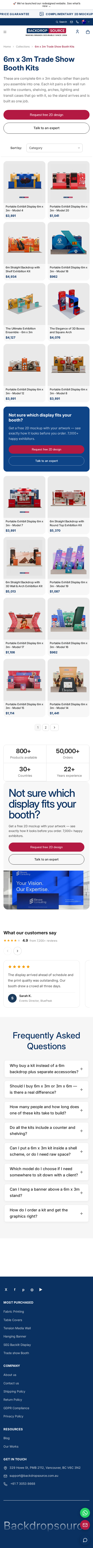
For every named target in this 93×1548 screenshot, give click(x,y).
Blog (6, 1438)
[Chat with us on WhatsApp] (85, 1513)
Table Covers (12, 1320)
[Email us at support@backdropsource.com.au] (85, 1525)
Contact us (11, 1383)
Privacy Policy (13, 1416)
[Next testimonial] (17, 951)
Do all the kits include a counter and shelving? (46, 1130)
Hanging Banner (14, 1336)
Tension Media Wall (17, 1328)
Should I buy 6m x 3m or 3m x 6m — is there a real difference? (46, 1089)
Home (7, 46)
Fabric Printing (13, 1311)
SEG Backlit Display (17, 1345)
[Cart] (88, 32)
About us (9, 1375)
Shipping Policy (14, 1391)
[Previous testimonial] (7, 951)
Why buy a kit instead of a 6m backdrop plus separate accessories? (46, 1068)
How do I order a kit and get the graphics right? (46, 1213)
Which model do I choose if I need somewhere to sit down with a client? (46, 1171)
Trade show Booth (16, 1353)
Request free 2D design (46, 115)
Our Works (10, 1446)
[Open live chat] (85, 1540)
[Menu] (5, 32)
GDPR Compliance (16, 1408)
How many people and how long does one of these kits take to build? (46, 1109)
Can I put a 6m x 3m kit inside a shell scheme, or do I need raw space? (46, 1151)
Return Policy (12, 1399)
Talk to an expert (46, 128)
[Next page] (54, 727)
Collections (23, 46)
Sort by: (16, 148)
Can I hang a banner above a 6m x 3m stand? (46, 1192)
